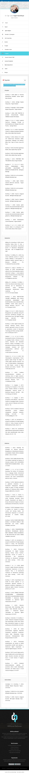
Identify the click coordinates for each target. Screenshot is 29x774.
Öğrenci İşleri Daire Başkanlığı (15, 750)
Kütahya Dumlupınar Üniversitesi (14, 745)
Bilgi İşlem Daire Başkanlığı (15, 752)
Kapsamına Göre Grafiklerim (9, 86)
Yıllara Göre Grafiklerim (8, 84)
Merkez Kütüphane (15, 747)
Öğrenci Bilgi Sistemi (15, 749)
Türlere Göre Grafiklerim (19, 84)
